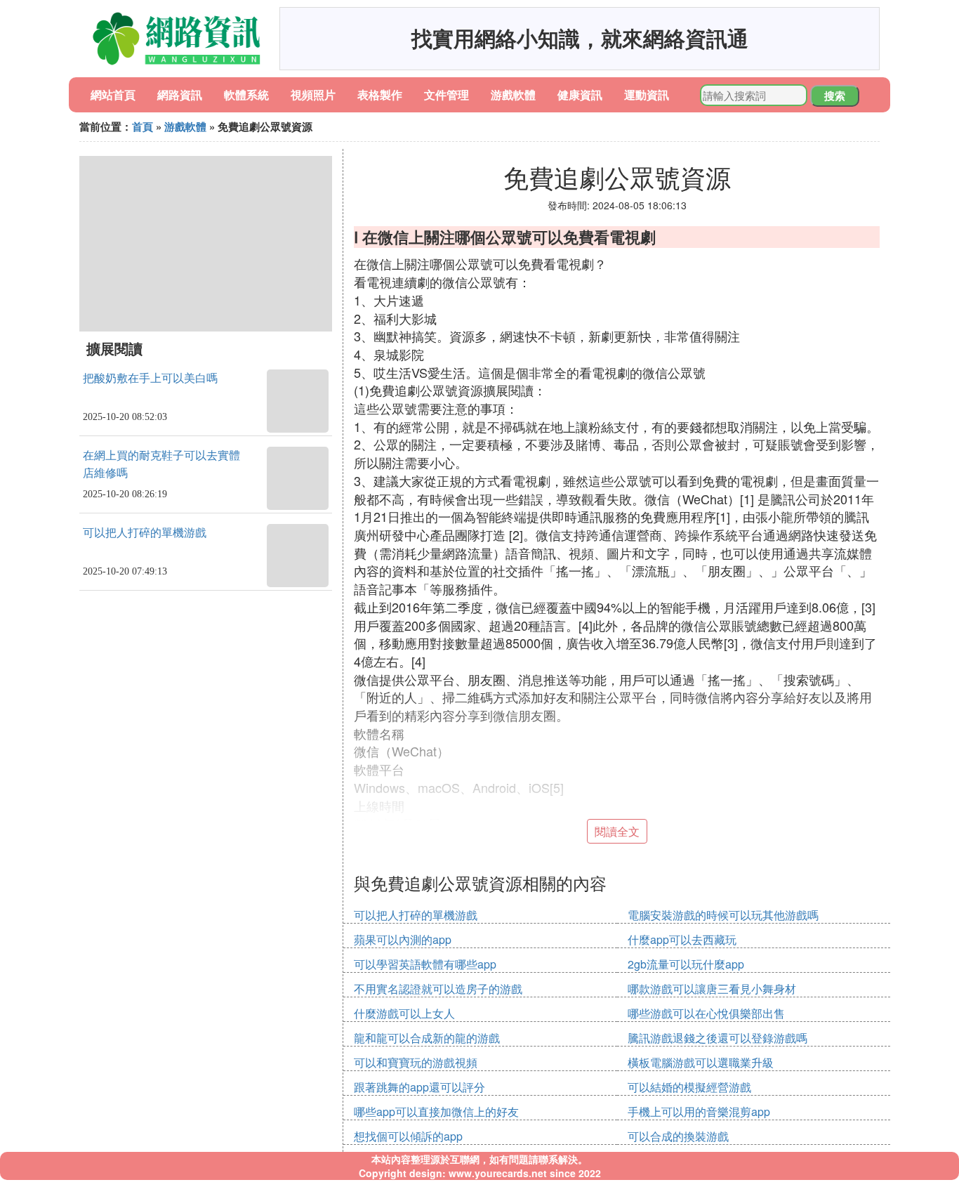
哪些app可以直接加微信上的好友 (436, 1111)
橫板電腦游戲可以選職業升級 (701, 1062)
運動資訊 (646, 94)
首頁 (142, 126)
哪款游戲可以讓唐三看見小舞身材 (712, 989)
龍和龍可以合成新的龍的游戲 (427, 1038)
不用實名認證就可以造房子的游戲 (438, 989)
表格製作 (379, 94)
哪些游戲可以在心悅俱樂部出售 (706, 1013)
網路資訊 (179, 94)
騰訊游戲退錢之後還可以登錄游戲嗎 (717, 1038)
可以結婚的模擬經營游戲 (689, 1087)
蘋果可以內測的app (402, 939)
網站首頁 (113, 94)
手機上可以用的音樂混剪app (699, 1111)
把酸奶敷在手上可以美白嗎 (150, 378)
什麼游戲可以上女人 (404, 1013)
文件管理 (446, 94)
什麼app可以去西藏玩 (682, 939)
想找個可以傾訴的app (408, 1136)
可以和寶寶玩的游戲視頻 (415, 1062)
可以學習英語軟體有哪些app (425, 964)
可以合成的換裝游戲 (678, 1136)
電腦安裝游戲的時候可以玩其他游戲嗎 (723, 915)
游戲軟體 (513, 94)
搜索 (834, 95)
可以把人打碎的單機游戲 (144, 533)
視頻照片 (313, 94)
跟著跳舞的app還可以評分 (419, 1087)
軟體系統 (246, 94)
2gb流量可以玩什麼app (686, 964)
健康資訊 (579, 94)
